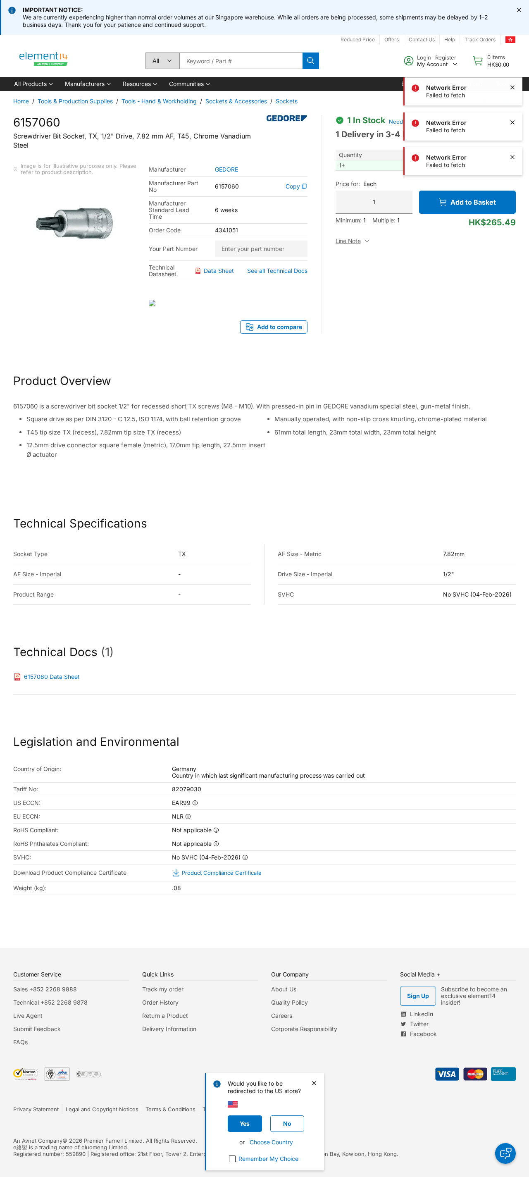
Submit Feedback (37, 1028)
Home (21, 101)
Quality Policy (289, 1002)
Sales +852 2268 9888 (45, 989)
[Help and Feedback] (505, 1153)
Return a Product (165, 1015)
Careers (281, 1015)
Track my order (162, 989)
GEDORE (226, 169)
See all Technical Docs (277, 270)
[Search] (311, 61)
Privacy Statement (36, 1109)
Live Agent (28, 1015)
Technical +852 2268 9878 (50, 1002)
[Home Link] (43, 60)
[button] (32, 84)
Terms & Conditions (170, 1109)
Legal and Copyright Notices (102, 1109)
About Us (283, 989)
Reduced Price (358, 39)
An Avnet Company (37, 1140)
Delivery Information (169, 1028)
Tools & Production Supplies (75, 101)
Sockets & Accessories (236, 101)
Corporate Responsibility (304, 1028)
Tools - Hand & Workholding (159, 101)
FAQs (20, 1042)
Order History (160, 1002)
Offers (391, 39)
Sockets (287, 101)
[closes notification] (519, 10)
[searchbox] (241, 61)
